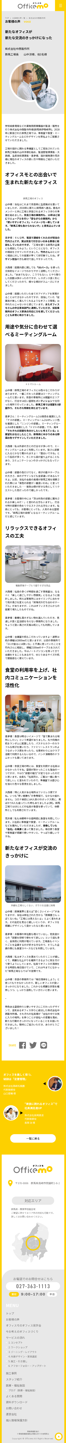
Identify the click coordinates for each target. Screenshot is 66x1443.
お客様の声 (12, 1319)
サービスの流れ (15, 1338)
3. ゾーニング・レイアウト (22, 1352)
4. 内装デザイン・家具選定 (22, 1356)
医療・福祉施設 (15, 1385)
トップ (10, 1313)
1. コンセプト (15, 1342)
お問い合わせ (14, 1408)
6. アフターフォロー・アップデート (27, 1365)
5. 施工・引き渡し (17, 1361)
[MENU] (60, 5)
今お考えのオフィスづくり (22, 1331)
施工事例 (11, 1373)
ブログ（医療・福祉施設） (22, 1390)
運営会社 (11, 1414)
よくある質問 (14, 1396)
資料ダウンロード (17, 1402)
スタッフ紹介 (14, 1379)
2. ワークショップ (17, 1347)
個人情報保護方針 (17, 1420)
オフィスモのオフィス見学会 (23, 1325)
